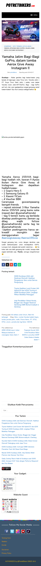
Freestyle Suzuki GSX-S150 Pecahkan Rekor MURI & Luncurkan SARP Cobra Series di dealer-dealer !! (30, 334)
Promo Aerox (24, 319)
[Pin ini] (11, 264)
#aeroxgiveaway (11, 238)
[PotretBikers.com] (20, 5)
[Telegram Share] (15, 264)
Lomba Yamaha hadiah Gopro (28, 317)
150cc (16, 317)
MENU (35, 15)
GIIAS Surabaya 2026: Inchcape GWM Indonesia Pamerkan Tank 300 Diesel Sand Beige (18, 448)
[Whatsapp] (19, 264)
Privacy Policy (6, 553)
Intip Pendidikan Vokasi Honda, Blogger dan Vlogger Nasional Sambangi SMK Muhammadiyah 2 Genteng (26, 303)
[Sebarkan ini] (3, 264)
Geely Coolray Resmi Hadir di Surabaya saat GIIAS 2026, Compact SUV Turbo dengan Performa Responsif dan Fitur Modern (20, 460)
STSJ (3, 322)
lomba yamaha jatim (8, 319)
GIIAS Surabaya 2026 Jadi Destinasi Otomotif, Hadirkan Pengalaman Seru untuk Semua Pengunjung (25, 279)
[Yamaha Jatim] (20, 31)
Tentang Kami (6, 538)
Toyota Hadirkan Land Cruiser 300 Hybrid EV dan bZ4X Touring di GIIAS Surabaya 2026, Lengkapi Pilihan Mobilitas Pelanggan (26, 291)
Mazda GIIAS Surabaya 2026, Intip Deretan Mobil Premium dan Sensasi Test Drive (18, 454)
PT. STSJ (33, 319)
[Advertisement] (20, 113)
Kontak (4, 545)
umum (8, 322)
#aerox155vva (29, 238)
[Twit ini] (7, 264)
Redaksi (4, 541)
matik (18, 319)
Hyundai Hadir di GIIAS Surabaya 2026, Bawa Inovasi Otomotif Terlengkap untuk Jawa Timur (19, 442)
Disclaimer (5, 549)
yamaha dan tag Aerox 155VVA (21, 322)
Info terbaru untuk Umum (19, 315)
